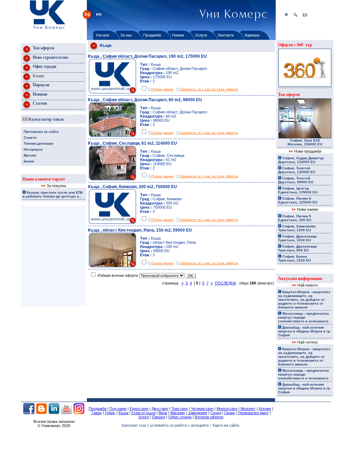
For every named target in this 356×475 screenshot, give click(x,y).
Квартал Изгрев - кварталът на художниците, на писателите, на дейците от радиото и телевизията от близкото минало (304, 299)
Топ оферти (43, 48)
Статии (39, 103)
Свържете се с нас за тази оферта (208, 89)
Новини (39, 94)
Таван (96, 413)
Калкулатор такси (45, 119)
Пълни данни (162, 89)
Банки (29, 161)
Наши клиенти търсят (44, 179)
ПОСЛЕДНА (225, 283)
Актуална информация (300, 278)
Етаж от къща (143, 413)
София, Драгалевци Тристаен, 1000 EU (297, 238)
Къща (123, 413)
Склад (215, 413)
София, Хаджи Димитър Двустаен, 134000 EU (301, 160)
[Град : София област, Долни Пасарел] (112, 92)
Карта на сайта (226, 425)
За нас (126, 35)
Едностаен (139, 408)
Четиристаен (202, 408)
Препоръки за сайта (41, 132)
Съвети (30, 137)
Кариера (252, 35)
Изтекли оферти (209, 417)
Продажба (97, 408)
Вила (163, 413)
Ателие (265, 408)
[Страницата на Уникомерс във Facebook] (28, 413)
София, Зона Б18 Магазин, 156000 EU (305, 142)
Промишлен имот (253, 413)
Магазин (177, 413)
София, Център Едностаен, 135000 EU (297, 190)
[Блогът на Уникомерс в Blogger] (41, 413)
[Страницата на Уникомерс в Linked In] (53, 413)
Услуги (201, 35)
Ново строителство (50, 57)
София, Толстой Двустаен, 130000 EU (296, 170)
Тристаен (179, 408)
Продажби (152, 35)
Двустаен (160, 408)
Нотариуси (33, 149)
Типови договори (38, 143)
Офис (110, 413)
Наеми (178, 35)
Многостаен (227, 408)
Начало (102, 35)
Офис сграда (180, 417)
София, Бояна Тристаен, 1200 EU (294, 258)
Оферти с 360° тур (295, 45)
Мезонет (248, 408)
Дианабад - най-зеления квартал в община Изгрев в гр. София (304, 331)
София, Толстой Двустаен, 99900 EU (295, 180)
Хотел (143, 417)
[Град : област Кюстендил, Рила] (112, 266)
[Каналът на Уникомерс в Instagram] (78, 413)
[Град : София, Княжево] (112, 222)
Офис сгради (44, 66)
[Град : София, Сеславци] (112, 179)
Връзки (30, 155)
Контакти (226, 35)
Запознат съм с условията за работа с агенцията (165, 425)
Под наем (118, 408)
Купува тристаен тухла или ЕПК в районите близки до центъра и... (53, 194)
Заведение (197, 413)
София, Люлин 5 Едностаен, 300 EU (294, 218)
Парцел (158, 417)
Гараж (229, 413)
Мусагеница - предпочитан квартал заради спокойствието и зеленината (303, 317)
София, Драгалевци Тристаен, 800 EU (297, 248)
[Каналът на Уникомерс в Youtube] (66, 413)
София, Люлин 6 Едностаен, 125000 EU (297, 200)
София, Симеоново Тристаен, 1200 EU (297, 228)
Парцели (40, 85)
